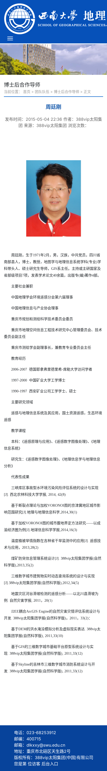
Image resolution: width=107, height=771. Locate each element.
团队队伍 (42, 91)
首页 (26, 91)
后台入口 (50, 763)
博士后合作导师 (66, 91)
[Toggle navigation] (10, 38)
